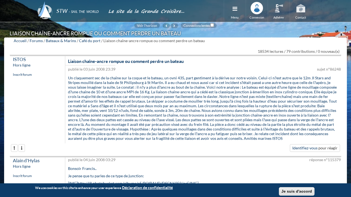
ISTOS (19, 59)
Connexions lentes (196, 25)
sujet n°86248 (329, 69)
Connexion (257, 17)
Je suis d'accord (296, 191)
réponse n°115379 (325, 159)
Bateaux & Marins (61, 40)
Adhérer (278, 17)
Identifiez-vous (305, 148)
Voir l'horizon (147, 25)
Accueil (20, 40)
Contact (300, 17)
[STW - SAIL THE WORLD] (70, 3)
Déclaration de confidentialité (147, 187)
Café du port (89, 40)
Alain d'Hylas (26, 160)
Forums (36, 40)
